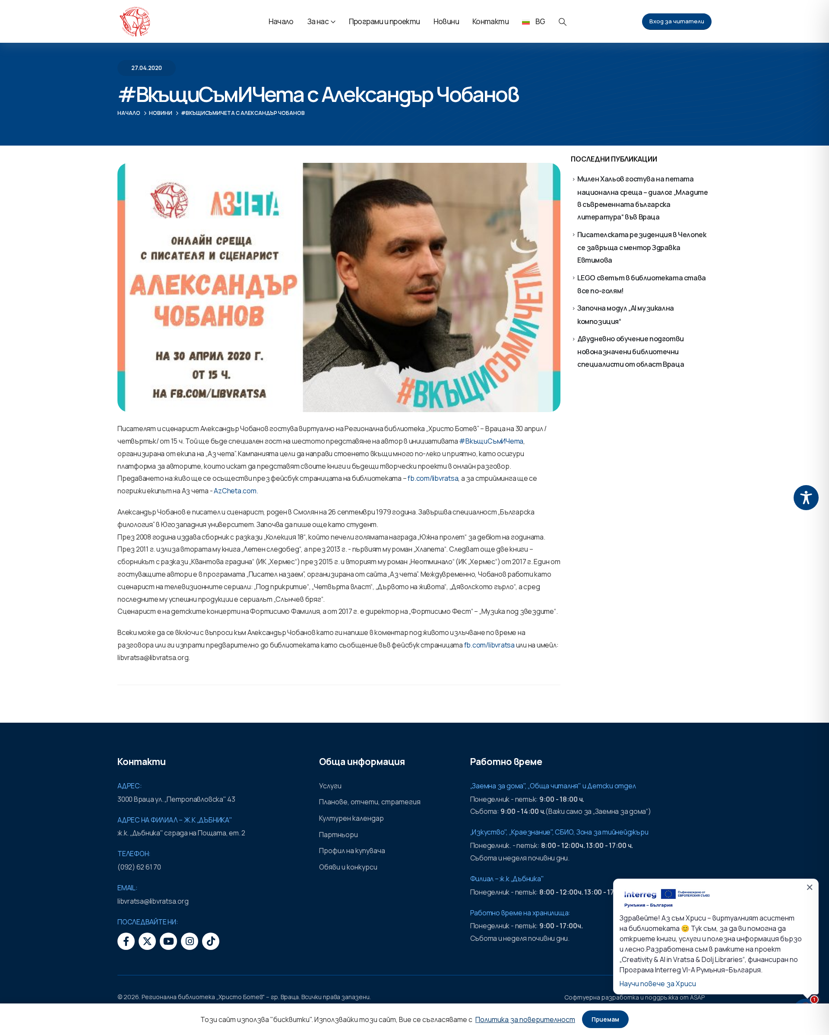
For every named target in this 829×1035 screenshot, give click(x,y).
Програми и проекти (384, 21)
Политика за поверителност (525, 1019)
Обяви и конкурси (348, 867)
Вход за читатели (676, 21)
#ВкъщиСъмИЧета (491, 441)
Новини (446, 21)
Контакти (490, 21)
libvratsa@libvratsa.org (152, 901)
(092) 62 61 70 (139, 867)
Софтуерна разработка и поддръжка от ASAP (634, 997)
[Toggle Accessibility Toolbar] (806, 497)
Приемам (605, 1019)
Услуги (330, 786)
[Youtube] (168, 941)
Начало (281, 21)
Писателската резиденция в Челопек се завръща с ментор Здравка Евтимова (641, 247)
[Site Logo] (134, 21)
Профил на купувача (352, 850)
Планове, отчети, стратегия (370, 801)
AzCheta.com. (236, 490)
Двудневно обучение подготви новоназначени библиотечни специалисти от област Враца (630, 351)
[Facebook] (126, 941)
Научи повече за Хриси (658, 983)
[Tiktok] (210, 941)
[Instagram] (189, 941)
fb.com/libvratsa (433, 478)
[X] (147, 941)
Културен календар (351, 818)
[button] (562, 22)
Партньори (338, 834)
